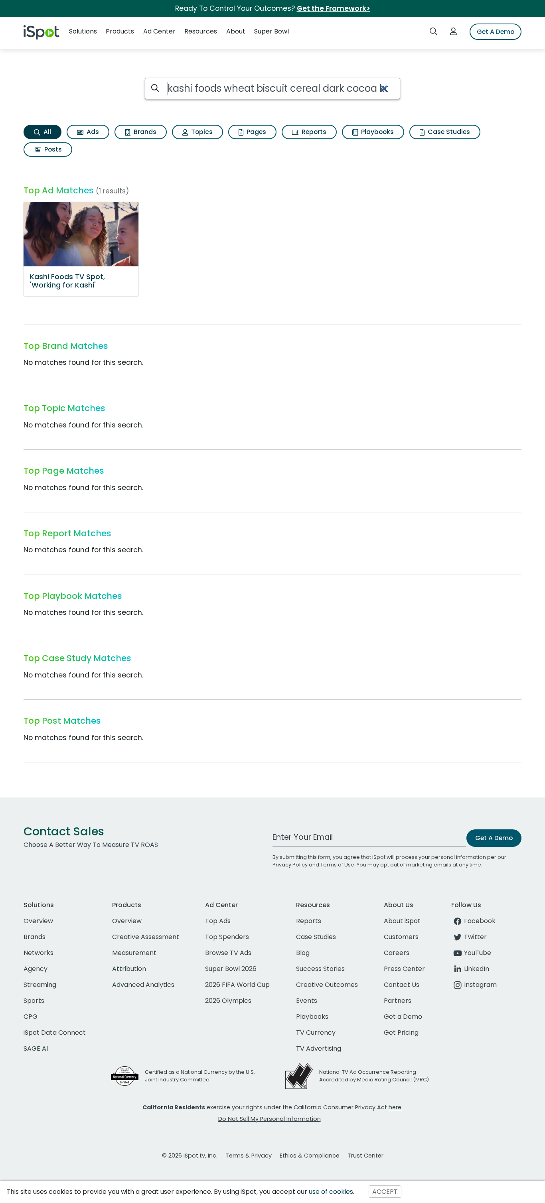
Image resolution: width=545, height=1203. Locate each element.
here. (396, 1107)
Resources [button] (200, 31)
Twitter (475, 936)
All (46, 131)
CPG (31, 1016)
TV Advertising (318, 1048)
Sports (34, 1000)
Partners (397, 1000)
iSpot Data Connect (55, 1032)
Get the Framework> (333, 8)
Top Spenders (227, 936)
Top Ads (218, 920)
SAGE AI (36, 1048)
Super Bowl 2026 (231, 968)
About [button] (235, 31)
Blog (303, 952)
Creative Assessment (145, 936)
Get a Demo (403, 1016)
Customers (401, 936)
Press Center (404, 968)
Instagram (480, 984)
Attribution (129, 968)
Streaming (40, 984)
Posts (52, 149)
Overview (38, 920)
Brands (144, 131)
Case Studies (448, 131)
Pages (255, 131)
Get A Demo (495, 31)
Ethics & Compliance (310, 1156)
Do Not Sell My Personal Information (269, 1119)
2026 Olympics (228, 1000)
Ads (92, 131)
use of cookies (331, 1191)
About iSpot (402, 920)
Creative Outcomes (327, 984)
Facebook (480, 920)
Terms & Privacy (248, 1156)
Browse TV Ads (228, 952)
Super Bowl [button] (271, 31)
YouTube (477, 952)
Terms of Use (337, 864)
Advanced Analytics (143, 984)
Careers (396, 952)
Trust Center (365, 1156)
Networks (38, 952)
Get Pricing (401, 1032)
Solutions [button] (83, 31)
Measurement (134, 952)
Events (306, 1000)
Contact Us (401, 984)
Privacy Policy (290, 864)
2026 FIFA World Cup (237, 984)
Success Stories (320, 968)
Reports (313, 131)
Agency (35, 968)
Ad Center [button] (159, 31)
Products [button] (120, 31)
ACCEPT (385, 1191)
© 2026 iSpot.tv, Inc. (189, 1156)
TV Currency (316, 1032)
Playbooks (376, 131)
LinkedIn (476, 968)
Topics (201, 131)
